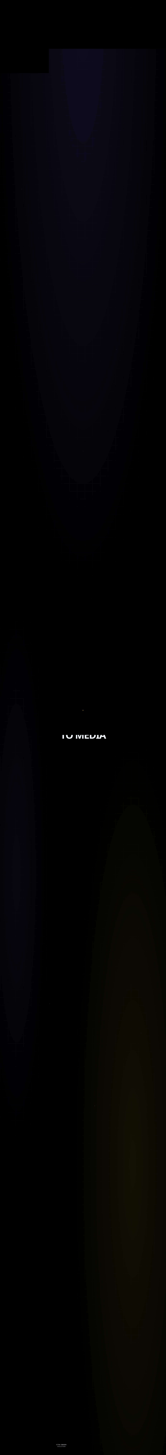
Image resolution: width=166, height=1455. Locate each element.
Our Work (111, 3)
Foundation (123, 3)
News (134, 3)
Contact (142, 3)
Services (101, 3)
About (91, 3)
